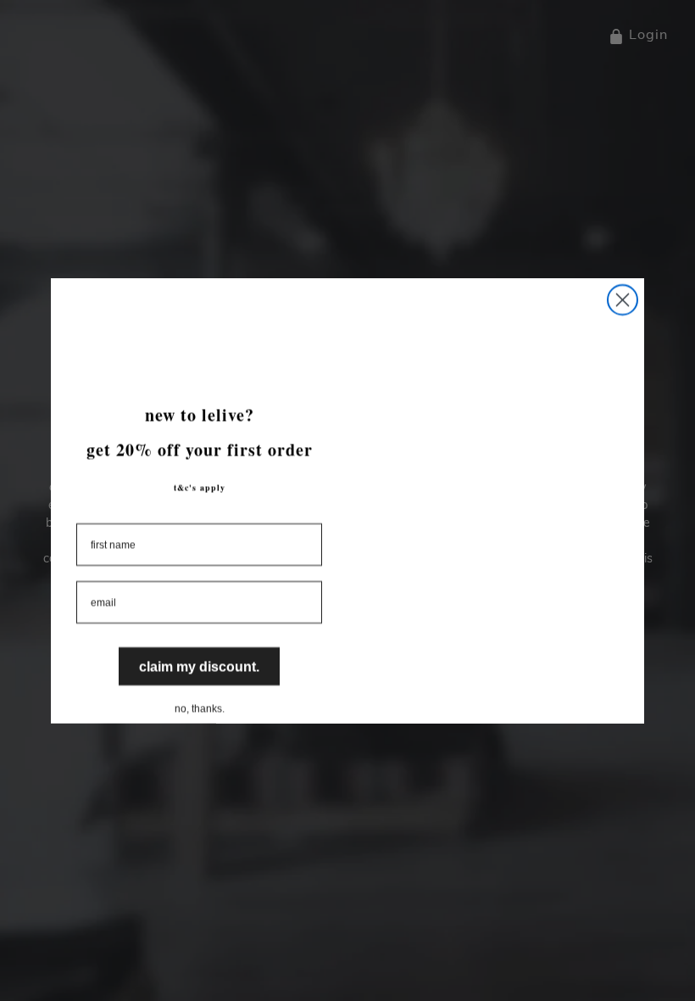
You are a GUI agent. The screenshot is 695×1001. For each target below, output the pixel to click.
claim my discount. (199, 663)
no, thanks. (199, 704)
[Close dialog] (622, 300)
